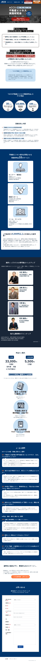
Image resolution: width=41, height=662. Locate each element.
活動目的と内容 (17, 2)
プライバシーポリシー (13, 658)
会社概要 (6, 658)
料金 (22, 2)
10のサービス (9, 2)
